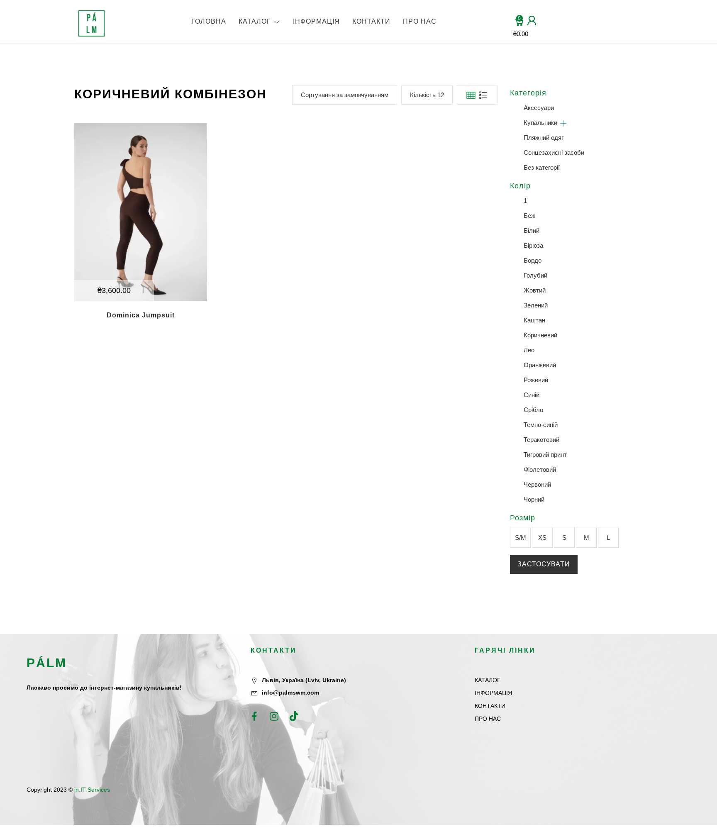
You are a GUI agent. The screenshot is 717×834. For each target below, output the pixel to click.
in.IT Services (92, 789)
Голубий (535, 275)
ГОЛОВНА (208, 21)
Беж (529, 215)
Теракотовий (541, 439)
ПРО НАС (420, 21)
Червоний (537, 484)
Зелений (536, 305)
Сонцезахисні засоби (554, 152)
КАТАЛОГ (255, 21)
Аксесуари (539, 107)
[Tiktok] (294, 716)
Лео (529, 350)
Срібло (533, 409)
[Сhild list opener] (563, 123)
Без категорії (542, 167)
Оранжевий (540, 364)
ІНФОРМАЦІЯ (316, 21)
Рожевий (536, 379)
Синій (531, 394)
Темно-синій (541, 424)
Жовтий (535, 290)
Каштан (534, 320)
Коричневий (540, 335)
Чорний (534, 499)
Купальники (540, 122)
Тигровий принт (545, 454)
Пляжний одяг (543, 137)
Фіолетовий (540, 469)
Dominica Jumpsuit (141, 315)
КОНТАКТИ (371, 21)
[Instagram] (274, 716)
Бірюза (533, 245)
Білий (531, 230)
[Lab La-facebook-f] (254, 716)
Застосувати (543, 564)
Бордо (532, 260)
